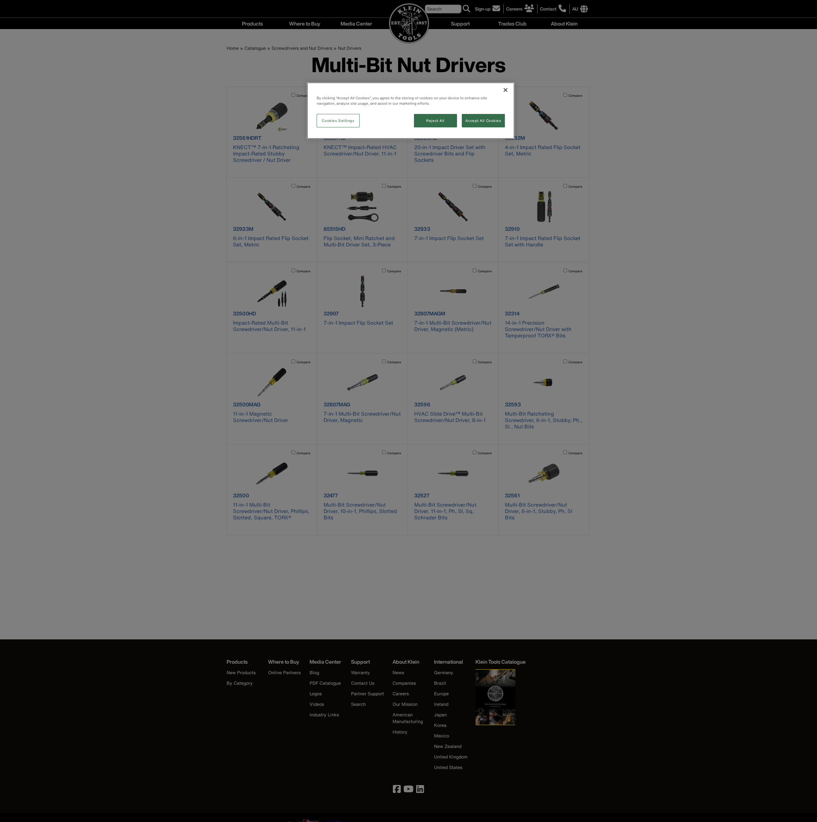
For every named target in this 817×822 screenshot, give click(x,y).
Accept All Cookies (483, 120)
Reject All (435, 120)
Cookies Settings (338, 120)
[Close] (505, 90)
